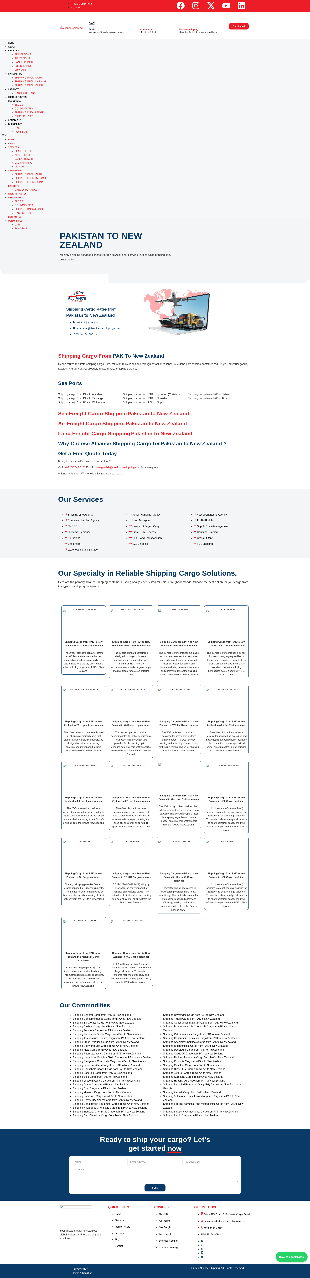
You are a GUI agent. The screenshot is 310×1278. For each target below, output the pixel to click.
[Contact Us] (143, 23)
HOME (11, 43)
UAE (17, 127)
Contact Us (146, 29)
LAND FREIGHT (24, 62)
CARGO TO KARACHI (27, 93)
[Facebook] (181, 6)
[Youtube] (226, 6)
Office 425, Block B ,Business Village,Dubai (198, 32)
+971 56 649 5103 (75, 467)
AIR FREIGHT (22, 58)
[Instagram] (196, 6)
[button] (155, 135)
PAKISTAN (21, 131)
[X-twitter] (211, 6)
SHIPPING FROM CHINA (29, 85)
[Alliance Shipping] (182, 23)
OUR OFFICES (15, 124)
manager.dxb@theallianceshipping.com (106, 32)
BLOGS (19, 104)
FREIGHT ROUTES (17, 97)
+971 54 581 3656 (148, 32)
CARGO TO (13, 89)
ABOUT (11, 47)
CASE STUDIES (24, 116)
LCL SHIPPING (23, 66)
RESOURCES (14, 101)
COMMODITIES (24, 108)
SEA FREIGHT (23, 54)
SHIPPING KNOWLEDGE (29, 112)
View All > (21, 69)
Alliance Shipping (188, 29)
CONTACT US (14, 120)
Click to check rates (291, 1256)
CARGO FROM (15, 74)
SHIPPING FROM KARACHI (30, 81)
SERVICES (13, 50)
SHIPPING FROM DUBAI (29, 77)
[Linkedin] (241, 6)
